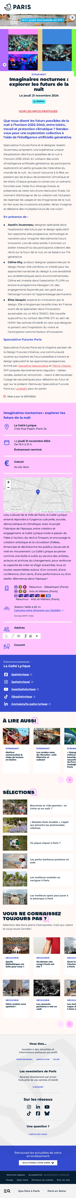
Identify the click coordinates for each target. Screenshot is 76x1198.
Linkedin (21, 388)
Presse (9, 1180)
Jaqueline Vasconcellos (33, 365)
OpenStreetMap (59, 512)
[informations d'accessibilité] (22, 636)
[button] (38, 492)
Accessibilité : (48, 1175)
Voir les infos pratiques (38, 111)
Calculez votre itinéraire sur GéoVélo (37, 610)
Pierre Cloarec (61, 365)
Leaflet (45, 512)
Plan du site (63, 1180)
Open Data (22, 1180)
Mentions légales (16, 1175)
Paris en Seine (57, 1191)
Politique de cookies (42, 1180)
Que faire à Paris (29, 1191)
